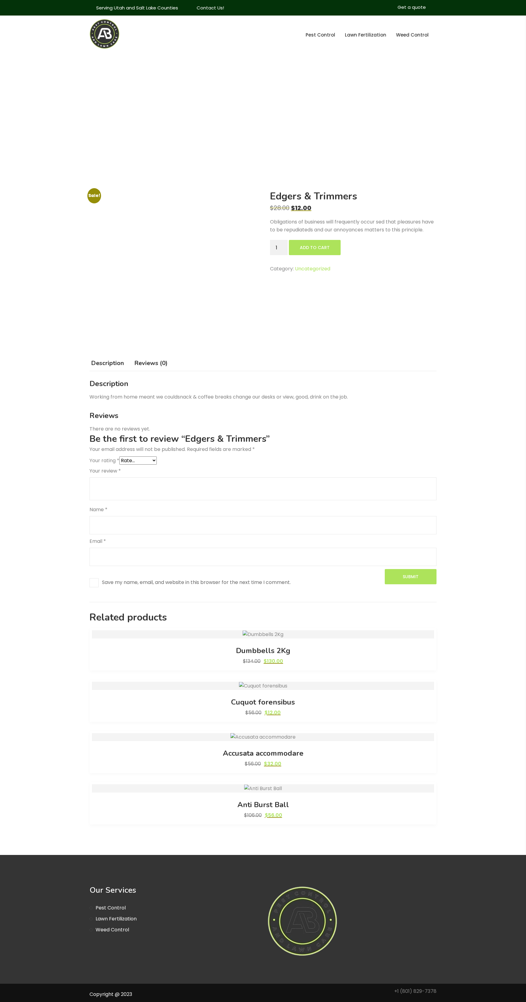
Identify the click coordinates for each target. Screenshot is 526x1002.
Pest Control (320, 35)
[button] (263, 634)
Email (97, 541)
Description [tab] (107, 363)
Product (369, 143)
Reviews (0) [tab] (151, 363)
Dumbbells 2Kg (263, 650)
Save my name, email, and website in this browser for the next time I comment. (196, 582)
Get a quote (412, 7)
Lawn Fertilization (365, 35)
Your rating (104, 460)
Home (343, 143)
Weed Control (412, 35)
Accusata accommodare (263, 753)
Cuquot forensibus (263, 702)
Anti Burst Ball (263, 804)
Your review (105, 470)
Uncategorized (312, 268)
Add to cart (315, 247)
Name (98, 509)
